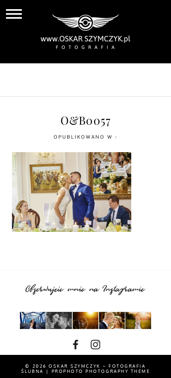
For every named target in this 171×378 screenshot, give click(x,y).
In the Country (115, 86)
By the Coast (109, 73)
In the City (54, 86)
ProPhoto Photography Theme (101, 371)
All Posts (54, 73)
